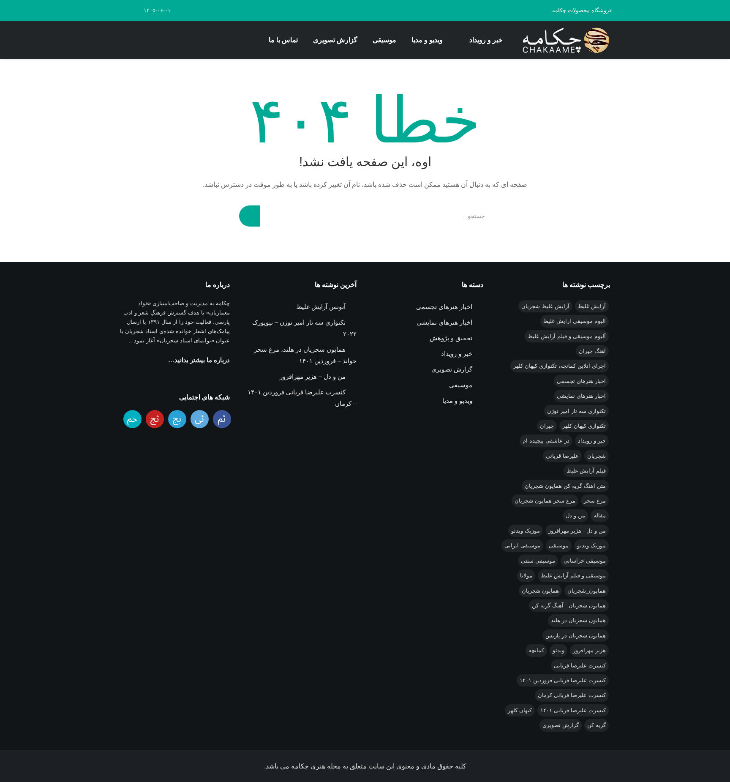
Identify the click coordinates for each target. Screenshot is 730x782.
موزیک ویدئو (525, 531)
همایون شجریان (540, 591)
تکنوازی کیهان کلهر (584, 426)
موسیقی (384, 40)
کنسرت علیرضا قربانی (580, 665)
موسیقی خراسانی (585, 561)
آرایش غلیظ (592, 306)
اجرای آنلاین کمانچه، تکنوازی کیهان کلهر (559, 366)
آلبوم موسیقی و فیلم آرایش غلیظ (567, 336)
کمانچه (536, 650)
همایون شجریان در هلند (578, 620)
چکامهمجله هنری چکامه (564, 40)
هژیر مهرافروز (589, 650)
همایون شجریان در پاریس (575, 635)
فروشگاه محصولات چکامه (582, 10)
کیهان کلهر (520, 710)
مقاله (600, 515)
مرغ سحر (595, 501)
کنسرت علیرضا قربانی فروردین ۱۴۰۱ (563, 680)
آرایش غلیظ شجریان (545, 306)
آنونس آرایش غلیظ (321, 306)
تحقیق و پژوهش (451, 338)
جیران (547, 426)
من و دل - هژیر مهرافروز (577, 531)
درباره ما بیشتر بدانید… (199, 360)
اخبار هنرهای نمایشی (581, 396)
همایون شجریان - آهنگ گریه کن (569, 605)
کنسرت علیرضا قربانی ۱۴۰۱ (573, 710)
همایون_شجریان (586, 591)
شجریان (596, 456)
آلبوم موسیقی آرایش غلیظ (574, 321)
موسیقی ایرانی (522, 545)
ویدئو (558, 650)
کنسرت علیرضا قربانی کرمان (572, 695)
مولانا (526, 575)
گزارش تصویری (335, 40)
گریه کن (596, 725)
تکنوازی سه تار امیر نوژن (576, 411)
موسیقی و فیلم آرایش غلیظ (573, 575)
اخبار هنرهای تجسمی (581, 381)
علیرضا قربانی (562, 456)
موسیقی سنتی (538, 561)
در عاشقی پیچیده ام (546, 440)
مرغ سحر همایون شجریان (545, 501)
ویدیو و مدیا (427, 40)
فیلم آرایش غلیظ (586, 471)
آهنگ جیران (592, 351)
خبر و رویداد (486, 40)
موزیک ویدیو (591, 545)
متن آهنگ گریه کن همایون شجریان (565, 486)
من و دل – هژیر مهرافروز (313, 376)
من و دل (575, 515)
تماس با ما (283, 40)
